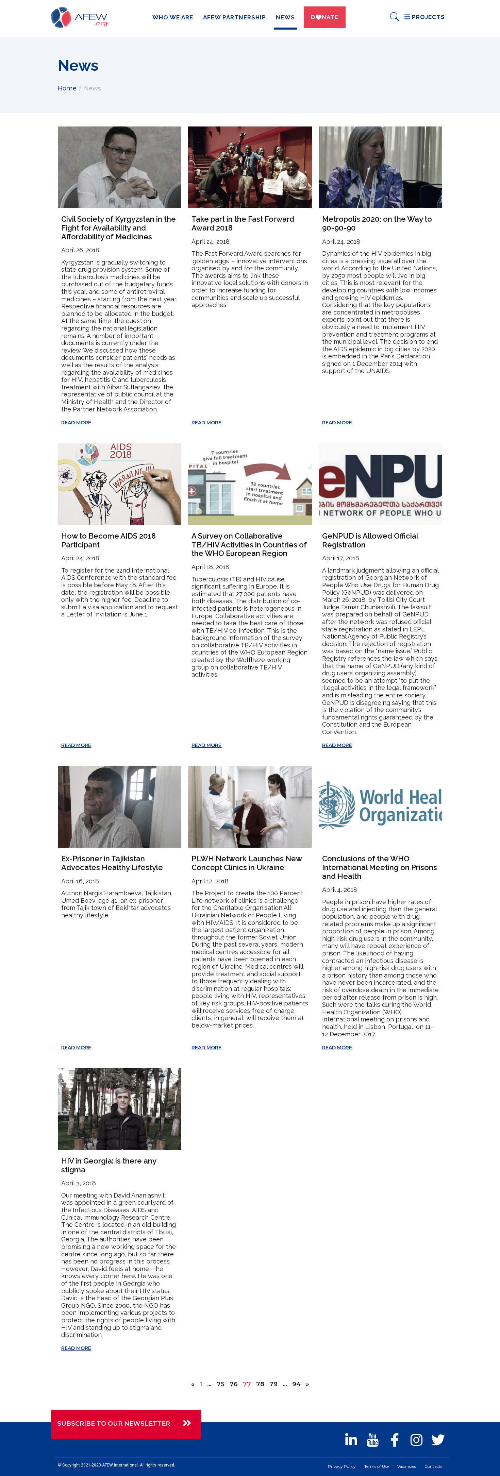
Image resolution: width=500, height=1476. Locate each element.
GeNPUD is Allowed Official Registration (370, 540)
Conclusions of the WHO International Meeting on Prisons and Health (379, 867)
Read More (76, 423)
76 (234, 1384)
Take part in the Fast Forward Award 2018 (242, 223)
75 (220, 1384)
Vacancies (406, 1466)
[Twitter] (438, 1440)
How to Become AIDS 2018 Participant (108, 540)
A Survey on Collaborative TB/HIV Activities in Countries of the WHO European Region (249, 544)
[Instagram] (416, 1440)
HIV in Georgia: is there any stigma (108, 1165)
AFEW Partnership (234, 17)
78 (260, 1384)
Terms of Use (376, 1466)
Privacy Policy (342, 1466)
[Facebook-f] (394, 1440)
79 (273, 1384)
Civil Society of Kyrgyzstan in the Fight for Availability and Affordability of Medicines (118, 228)
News (285, 17)
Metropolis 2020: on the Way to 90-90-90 (377, 223)
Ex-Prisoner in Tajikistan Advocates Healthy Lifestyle (112, 863)
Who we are (172, 17)
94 (296, 1384)
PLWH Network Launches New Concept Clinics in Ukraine (246, 863)
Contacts (433, 1466)
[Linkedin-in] (351, 1440)
